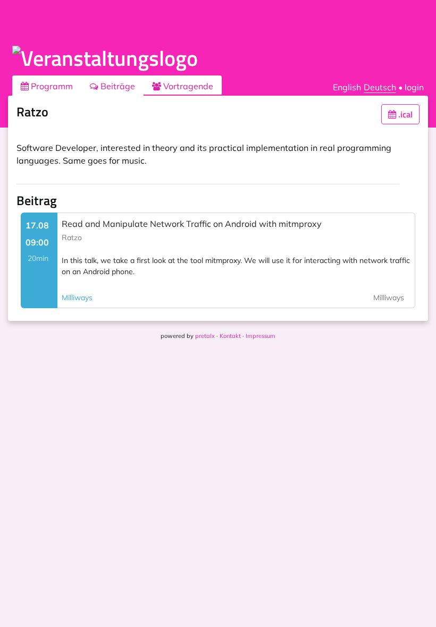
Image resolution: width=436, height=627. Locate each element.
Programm (51, 86)
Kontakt (230, 336)
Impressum (260, 336)
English (347, 87)
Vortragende (187, 86)
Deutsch (380, 87)
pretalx (205, 336)
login (414, 87)
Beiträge (116, 86)
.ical (404, 114)
